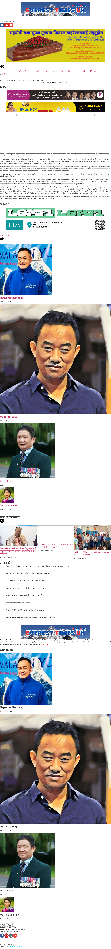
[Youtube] (6, 25)
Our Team (6, 649)
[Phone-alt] (11, 935)
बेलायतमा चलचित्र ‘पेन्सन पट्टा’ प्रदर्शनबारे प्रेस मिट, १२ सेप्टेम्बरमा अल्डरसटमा (55, 545)
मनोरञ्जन (54, 71)
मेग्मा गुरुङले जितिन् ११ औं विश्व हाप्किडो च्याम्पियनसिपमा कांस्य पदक (25, 610)
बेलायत (27, 71)
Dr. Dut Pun (6, 481)
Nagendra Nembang (11, 297)
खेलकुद (77, 71)
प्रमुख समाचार (9, 71)
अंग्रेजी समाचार (93, 71)
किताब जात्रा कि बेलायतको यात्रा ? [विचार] (18, 603)
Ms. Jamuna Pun (9, 505)
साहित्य (84, 71)
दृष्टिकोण (70, 71)
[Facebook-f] (2, 935)
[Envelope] (11, 25)
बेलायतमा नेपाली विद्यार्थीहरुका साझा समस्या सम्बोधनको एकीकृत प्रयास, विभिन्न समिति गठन (32, 617)
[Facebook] (2, 25)
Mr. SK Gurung (8, 417)
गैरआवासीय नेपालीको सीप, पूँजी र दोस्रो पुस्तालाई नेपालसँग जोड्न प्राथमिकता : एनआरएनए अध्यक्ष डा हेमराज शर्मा (18, 551)
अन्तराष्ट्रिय (45, 71)
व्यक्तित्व (62, 71)
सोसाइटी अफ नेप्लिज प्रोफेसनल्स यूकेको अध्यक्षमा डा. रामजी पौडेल (25, 595)
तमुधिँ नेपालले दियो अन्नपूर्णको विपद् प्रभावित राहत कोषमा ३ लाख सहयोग (92, 553)
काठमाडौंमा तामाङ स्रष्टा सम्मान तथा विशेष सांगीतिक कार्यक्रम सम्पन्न (25, 588)
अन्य (102, 71)
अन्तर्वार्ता (37, 71)
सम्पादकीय (19, 71)
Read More (44, 644)
